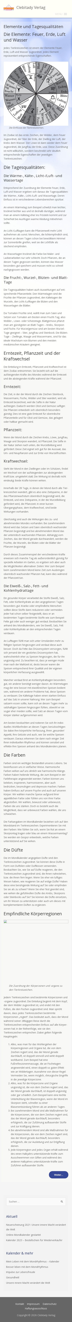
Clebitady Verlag (30, 7)
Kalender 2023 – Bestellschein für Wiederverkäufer (34, 1240)
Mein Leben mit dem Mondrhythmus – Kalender (32, 1261)
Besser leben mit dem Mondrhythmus (27, 1266)
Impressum (33, 1304)
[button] (58, 14)
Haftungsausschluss (36, 1308)
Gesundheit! (12, 1277)
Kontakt (20, 1304)
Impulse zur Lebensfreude (20, 1272)
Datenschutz (49, 1304)
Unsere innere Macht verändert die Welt (28, 1282)
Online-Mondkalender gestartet (23, 1234)
